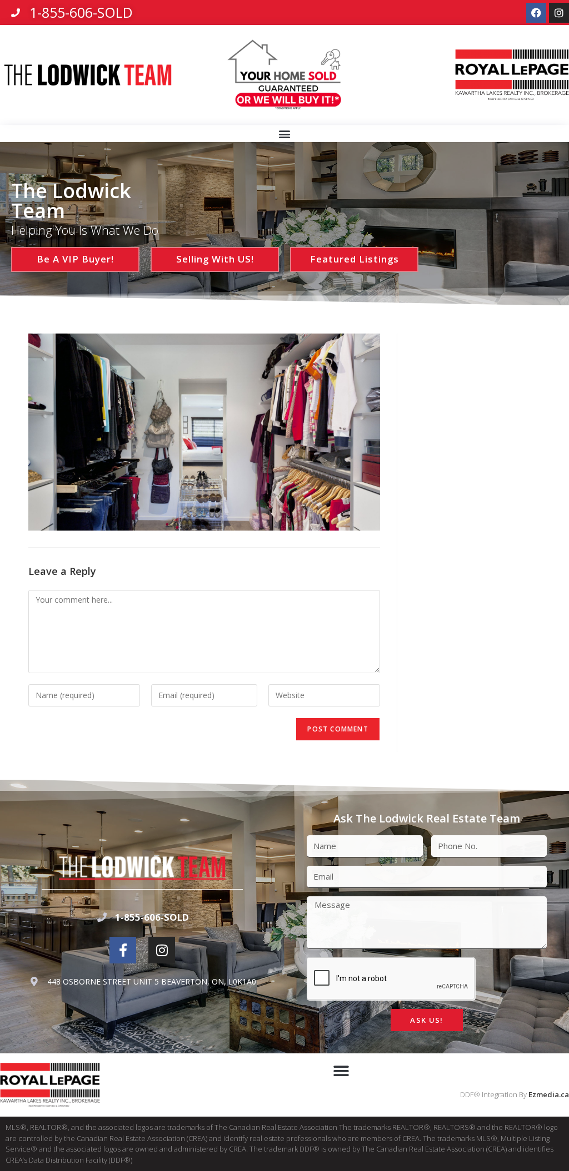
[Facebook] (536, 13)
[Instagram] (559, 13)
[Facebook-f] (122, 950)
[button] (285, 134)
